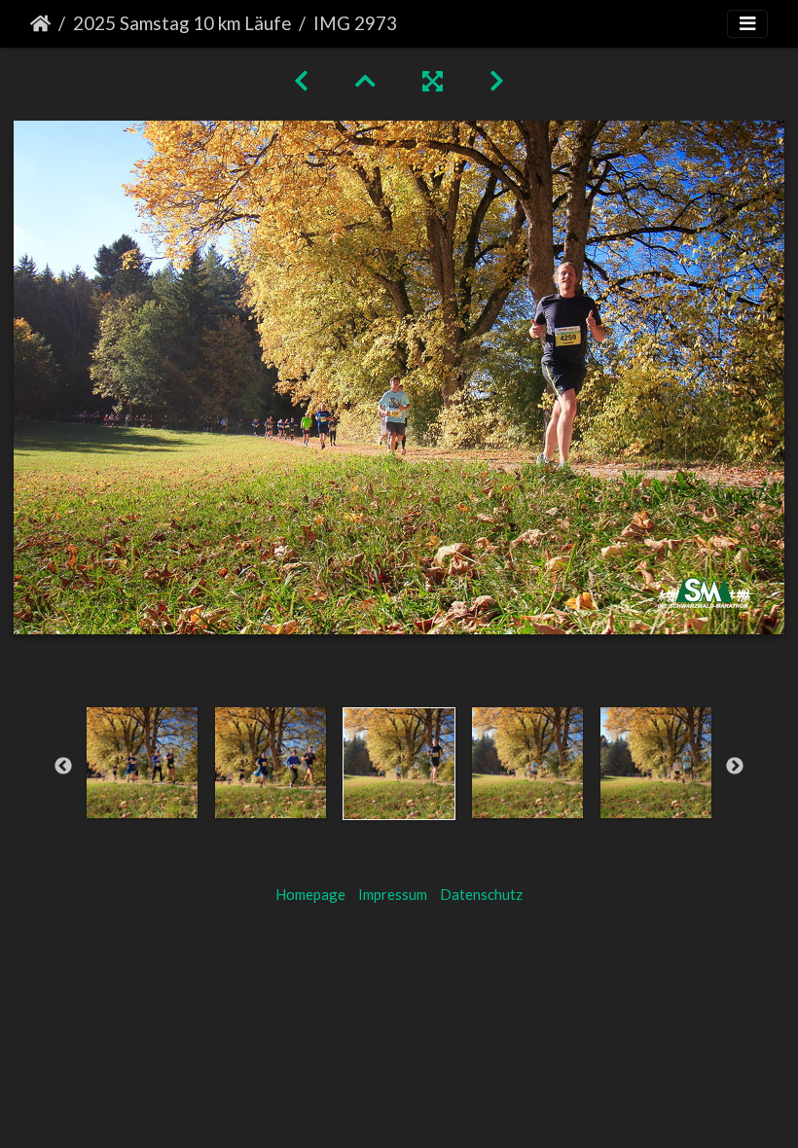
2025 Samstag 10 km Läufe (182, 23)
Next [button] (734, 766)
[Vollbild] (432, 80)
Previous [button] (63, 766)
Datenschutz (481, 894)
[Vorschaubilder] (365, 80)
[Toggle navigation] (747, 24)
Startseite (40, 23)
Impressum (392, 894)
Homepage (310, 894)
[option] (142, 762)
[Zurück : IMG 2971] (301, 80)
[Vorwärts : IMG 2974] (496, 80)
